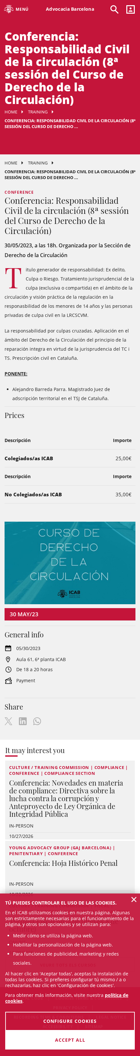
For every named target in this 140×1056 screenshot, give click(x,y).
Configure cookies (70, 1021)
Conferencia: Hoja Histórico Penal (63, 863)
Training (38, 112)
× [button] (134, 899)
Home (11, 112)
